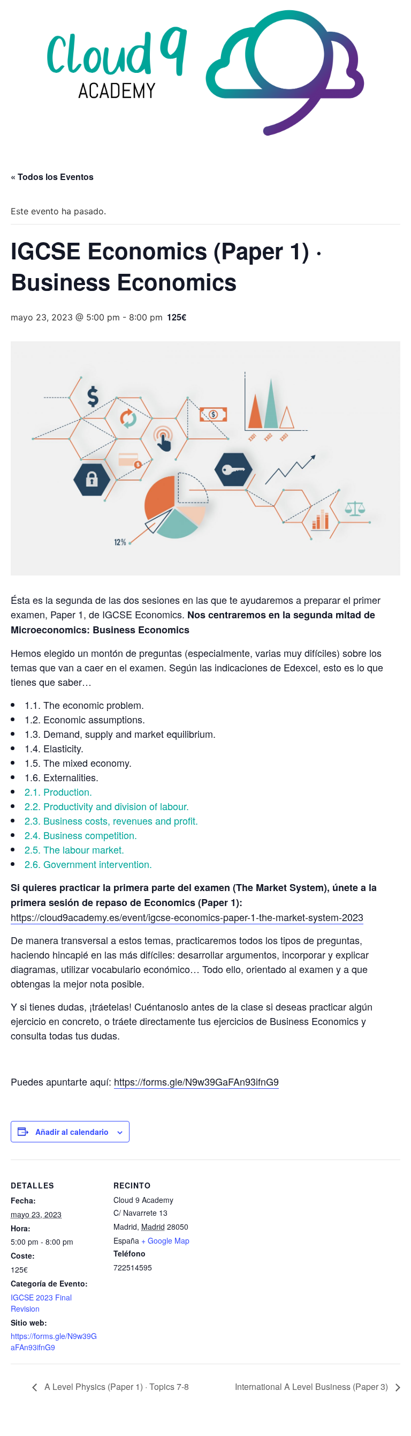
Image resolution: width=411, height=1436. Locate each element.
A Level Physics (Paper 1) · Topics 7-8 (115, 1386)
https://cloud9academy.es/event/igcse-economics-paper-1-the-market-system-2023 (187, 917)
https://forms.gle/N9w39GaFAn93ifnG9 (196, 1081)
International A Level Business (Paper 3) (312, 1386)
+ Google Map (165, 1240)
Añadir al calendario (72, 1131)
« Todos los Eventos (52, 176)
